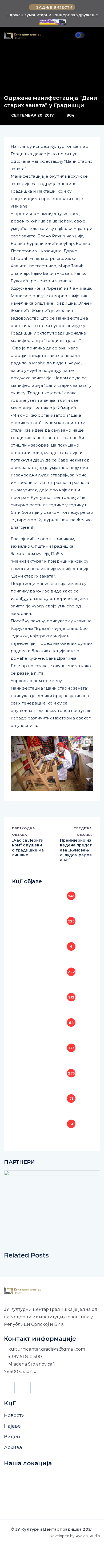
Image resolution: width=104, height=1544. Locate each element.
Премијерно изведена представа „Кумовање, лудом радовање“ (76, 850)
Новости (14, 1415)
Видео (12, 1437)
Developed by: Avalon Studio (74, 1536)
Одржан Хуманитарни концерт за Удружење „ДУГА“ (52, 18)
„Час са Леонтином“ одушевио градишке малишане (28, 847)
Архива (13, 1447)
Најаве (12, 1426)
